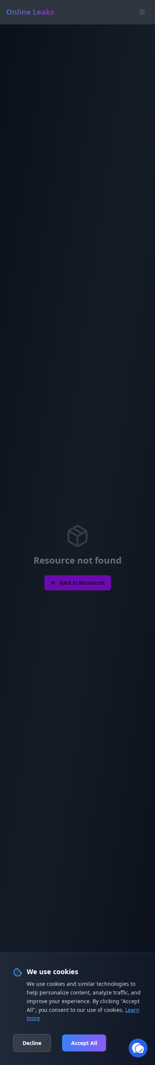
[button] (138, 1048)
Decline (32, 1043)
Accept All (84, 1043)
